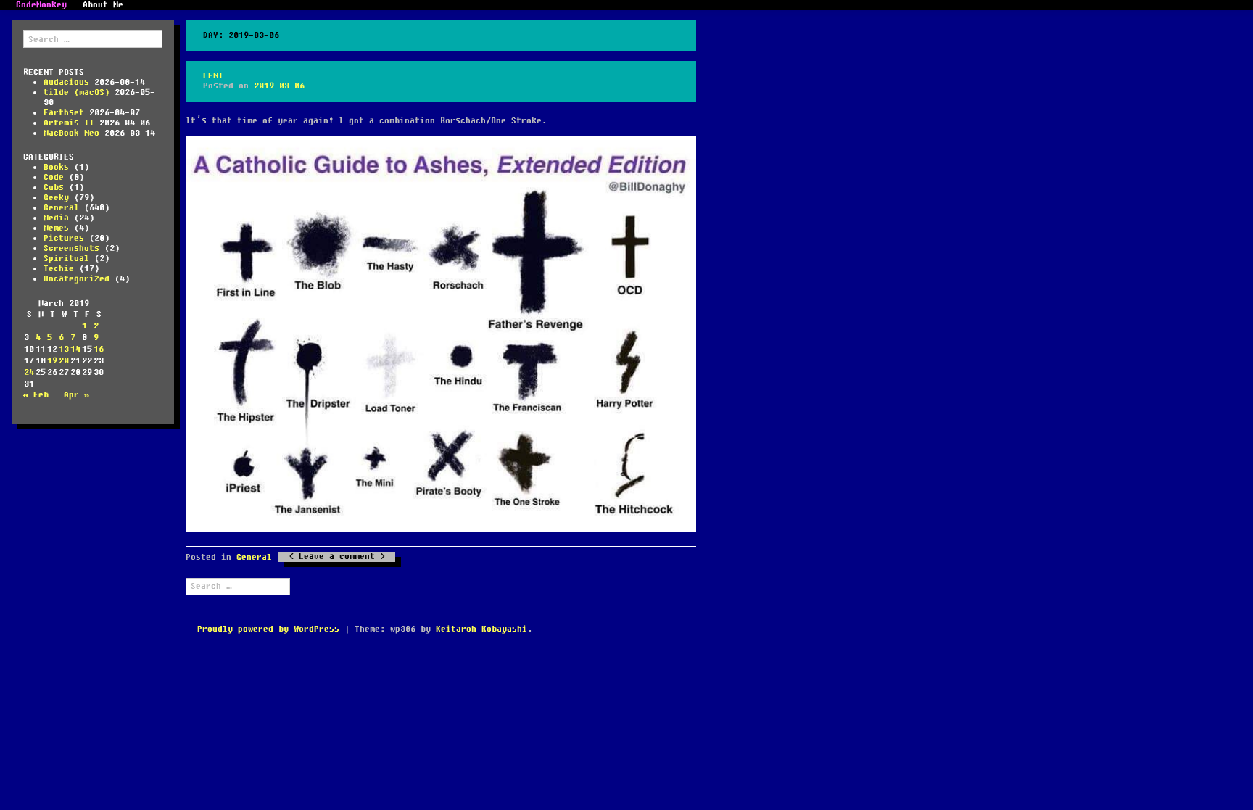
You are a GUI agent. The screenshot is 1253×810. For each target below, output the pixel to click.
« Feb (36, 394)
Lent (213, 75)
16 (99, 349)
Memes (56, 228)
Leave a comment (337, 557)
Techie (59, 268)
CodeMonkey (41, 5)
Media (56, 217)
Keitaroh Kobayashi (481, 629)
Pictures (64, 238)
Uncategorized (76, 278)
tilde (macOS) (76, 92)
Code (54, 177)
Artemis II (69, 122)
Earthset (64, 112)
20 (64, 360)
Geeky (56, 197)
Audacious (66, 82)
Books (56, 167)
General (61, 207)
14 (75, 349)
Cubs (54, 187)
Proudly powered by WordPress (268, 629)
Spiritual (66, 258)
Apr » (76, 394)
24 (29, 372)
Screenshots (71, 248)
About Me (103, 5)
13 (64, 349)
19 (52, 360)
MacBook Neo (71, 133)
